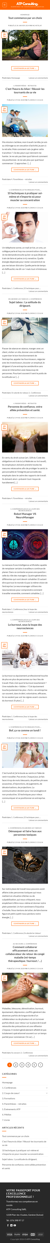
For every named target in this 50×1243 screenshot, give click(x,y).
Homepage (24, 15)
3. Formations (8, 1098)
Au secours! (18, 944)
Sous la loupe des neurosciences (29, 510)
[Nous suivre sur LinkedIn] (11, 1225)
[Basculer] (47, 1087)
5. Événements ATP (11, 1109)
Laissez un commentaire (38, 78)
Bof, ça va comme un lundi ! (25, 730)
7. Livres (6, 1120)
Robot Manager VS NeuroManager (25, 515)
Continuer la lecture (25, 68)
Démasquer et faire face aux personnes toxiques (25, 833)
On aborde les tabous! (18, 299)
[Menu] (4, 5)
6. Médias (6, 1114)
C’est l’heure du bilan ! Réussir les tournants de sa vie (25, 90)
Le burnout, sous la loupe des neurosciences (25, 626)
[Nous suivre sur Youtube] (15, 1225)
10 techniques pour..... (31, 190)
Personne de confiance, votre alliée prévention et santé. (25, 408)
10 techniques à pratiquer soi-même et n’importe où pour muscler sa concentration (25, 197)
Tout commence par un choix (25, 17)
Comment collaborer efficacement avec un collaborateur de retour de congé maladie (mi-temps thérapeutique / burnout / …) (25, 953)
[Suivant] (40, 1065)
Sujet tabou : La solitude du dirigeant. (25, 304)
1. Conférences (15, 190)
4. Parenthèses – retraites (25, 86)
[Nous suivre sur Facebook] (8, 1225)
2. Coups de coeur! (11, 1093)
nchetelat (37, 25)
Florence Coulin (35, 100)
